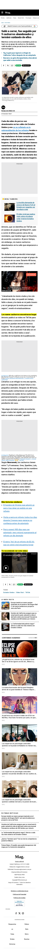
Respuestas (12, 924)
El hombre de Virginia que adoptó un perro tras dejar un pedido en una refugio (18, 508)
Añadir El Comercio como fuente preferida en (20, 26)
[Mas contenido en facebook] (16, 913)
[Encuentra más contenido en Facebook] (3, 65)
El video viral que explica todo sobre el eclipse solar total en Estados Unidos (26, 217)
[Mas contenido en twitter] (19, 913)
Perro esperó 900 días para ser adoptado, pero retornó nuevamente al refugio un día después (19, 532)
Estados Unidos (8, 592)
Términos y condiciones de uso (19, 891)
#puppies (12, 378)
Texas (14, 17)
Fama (12, 934)
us (12, 929)
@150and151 (5, 375)
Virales (12, 939)
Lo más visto (7, 599)
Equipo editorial (19, 861)
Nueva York (21, 17)
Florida (2, 17)
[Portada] (19, 860)
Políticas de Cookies (19, 898)
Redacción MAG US (8, 111)
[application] (19, 562)
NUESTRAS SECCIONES (19, 919)
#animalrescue (19, 378)
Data (26, 929)
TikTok (27, 592)
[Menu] (3, 13)
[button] (6, 568)
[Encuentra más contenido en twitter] (8, 65)
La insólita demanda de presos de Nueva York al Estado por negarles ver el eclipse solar (26, 206)
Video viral (20, 592)
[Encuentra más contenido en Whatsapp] (12, 65)
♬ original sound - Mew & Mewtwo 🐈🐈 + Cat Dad (18, 459)
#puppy (7, 378)
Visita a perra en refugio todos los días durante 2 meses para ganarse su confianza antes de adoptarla (20, 520)
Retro (26, 934)
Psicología (28, 17)
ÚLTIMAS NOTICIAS (9, 813)
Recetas (26, 939)
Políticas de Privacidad (19, 894)
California (8, 17)
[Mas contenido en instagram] (23, 913)
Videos (27, 924)
